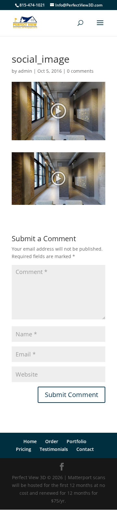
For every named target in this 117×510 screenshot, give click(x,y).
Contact (85, 449)
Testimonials (54, 449)
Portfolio (76, 441)
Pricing (23, 449)
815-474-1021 (32, 5)
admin (25, 71)
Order (51, 441)
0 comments (80, 71)
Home (30, 441)
